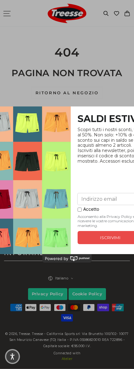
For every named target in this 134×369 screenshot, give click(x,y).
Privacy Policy (48, 293)
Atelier (67, 359)
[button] (106, 13)
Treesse (24, 334)
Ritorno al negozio (67, 92)
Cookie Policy (87, 293)
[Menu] (7, 13)
